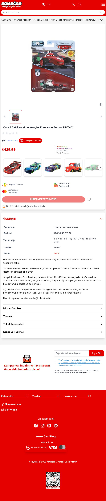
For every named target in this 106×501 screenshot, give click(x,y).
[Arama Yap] (100, 12)
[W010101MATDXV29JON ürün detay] (12, 167)
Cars (56, 253)
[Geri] (5, 117)
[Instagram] (42, 425)
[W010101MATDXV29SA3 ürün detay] (53, 167)
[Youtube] (49, 425)
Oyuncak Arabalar (22, 20)
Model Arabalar (41, 20)
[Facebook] (36, 425)
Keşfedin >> (47, 442)
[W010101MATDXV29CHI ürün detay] (94, 167)
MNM (74, 462)
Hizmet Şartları (76, 372)
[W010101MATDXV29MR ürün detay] (73, 167)
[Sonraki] (100, 167)
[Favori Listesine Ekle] (89, 199)
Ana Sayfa (6, 20)
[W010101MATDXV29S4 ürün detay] (33, 167)
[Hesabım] (73, 4)
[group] (10, 133)
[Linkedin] (56, 425)
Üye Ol (96, 353)
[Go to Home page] (11, 4)
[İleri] (101, 117)
